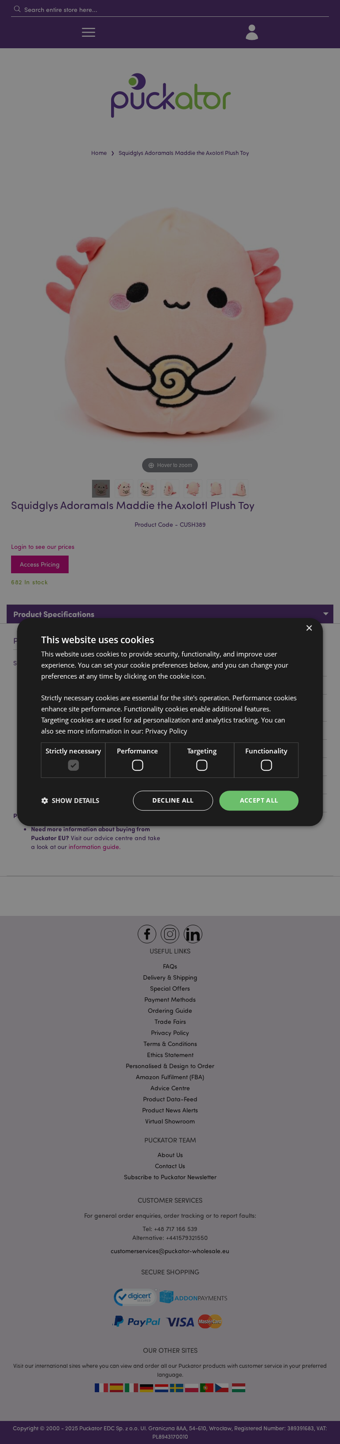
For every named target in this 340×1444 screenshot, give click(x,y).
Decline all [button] (172, 800)
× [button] (308, 628)
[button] (70, 800)
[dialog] (170, 722)
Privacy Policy (166, 730)
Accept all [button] (259, 800)
